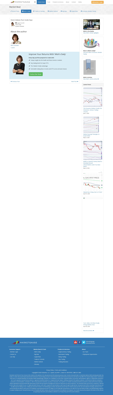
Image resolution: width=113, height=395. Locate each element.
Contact (74, 2)
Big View (64, 11)
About (67, 2)
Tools (48, 2)
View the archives (88, 330)
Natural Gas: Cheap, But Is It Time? (92, 192)
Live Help (12, 357)
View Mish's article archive (90, 79)
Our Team (85, 352)
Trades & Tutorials (39, 11)
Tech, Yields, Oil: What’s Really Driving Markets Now (91, 323)
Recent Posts (15, 11)
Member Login (14, 352)
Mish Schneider (15, 45)
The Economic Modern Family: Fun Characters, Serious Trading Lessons (92, 110)
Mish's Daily (26, 11)
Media (80, 2)
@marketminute (90, 343)
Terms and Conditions (61, 370)
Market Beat (41, 2)
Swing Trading (62, 357)
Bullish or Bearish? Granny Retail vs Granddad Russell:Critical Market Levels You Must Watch (92, 164)
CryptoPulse (74, 11)
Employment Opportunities (90, 354)
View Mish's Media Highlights (91, 33)
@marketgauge (90, 341)
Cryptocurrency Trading (64, 352)
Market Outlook (53, 11)
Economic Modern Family (89, 11)
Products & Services (58, 2)
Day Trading (61, 359)
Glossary (36, 364)
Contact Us (13, 354)
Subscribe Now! (35, 74)
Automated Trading (63, 354)
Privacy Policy (50, 370)
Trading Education (63, 362)
